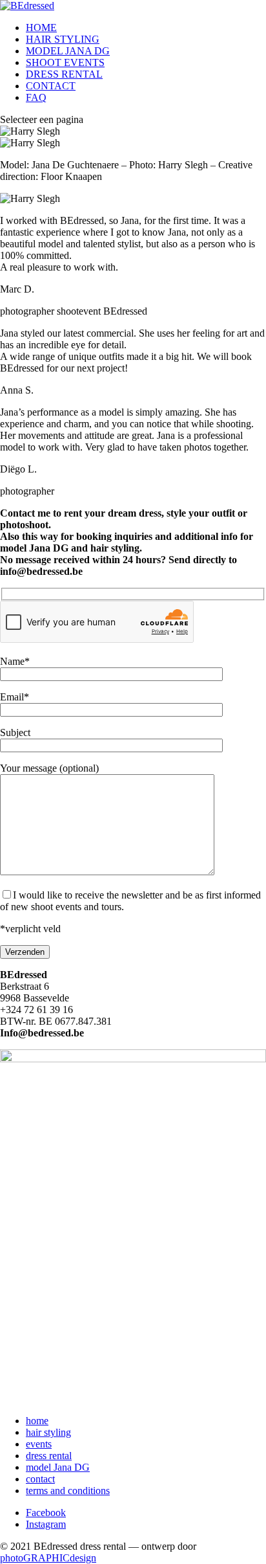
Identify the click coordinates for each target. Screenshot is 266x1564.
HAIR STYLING (62, 39)
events (39, 1443)
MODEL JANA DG (68, 50)
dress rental (49, 1455)
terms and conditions (68, 1490)
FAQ (36, 97)
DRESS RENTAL (64, 74)
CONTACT (51, 85)
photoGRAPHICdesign (48, 1557)
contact (40, 1478)
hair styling (48, 1432)
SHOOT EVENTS (65, 62)
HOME (41, 27)
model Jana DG (58, 1467)
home (37, 1420)
